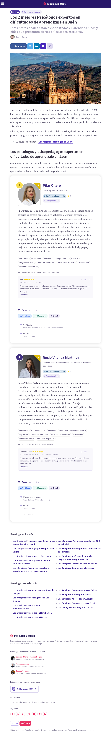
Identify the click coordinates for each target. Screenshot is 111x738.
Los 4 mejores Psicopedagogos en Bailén (77, 590)
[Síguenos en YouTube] (34, 714)
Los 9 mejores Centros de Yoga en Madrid (77, 563)
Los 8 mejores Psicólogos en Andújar (75, 598)
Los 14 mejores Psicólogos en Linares (76, 607)
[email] (43, 46)
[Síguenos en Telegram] (39, 714)
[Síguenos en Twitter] (18, 714)
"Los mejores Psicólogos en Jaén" (55, 141)
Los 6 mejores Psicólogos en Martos (30, 617)
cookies (91, 730)
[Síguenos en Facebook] (12, 714)
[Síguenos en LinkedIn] (23, 714)
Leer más (24, 294)
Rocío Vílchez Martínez (61, 357)
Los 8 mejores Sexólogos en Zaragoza (76, 568)
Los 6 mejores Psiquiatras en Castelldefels (33, 556)
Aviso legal (72, 730)
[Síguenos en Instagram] (29, 714)
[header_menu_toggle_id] (2, 3)
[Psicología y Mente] (54, 3)
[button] (28, 514)
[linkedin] (37, 46)
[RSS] (45, 714)
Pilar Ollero (52, 185)
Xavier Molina (21, 37)
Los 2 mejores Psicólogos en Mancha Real (32, 612)
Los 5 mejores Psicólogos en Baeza (74, 594)
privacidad (82, 730)
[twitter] (30, 46)
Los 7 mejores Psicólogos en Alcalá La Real (78, 603)
